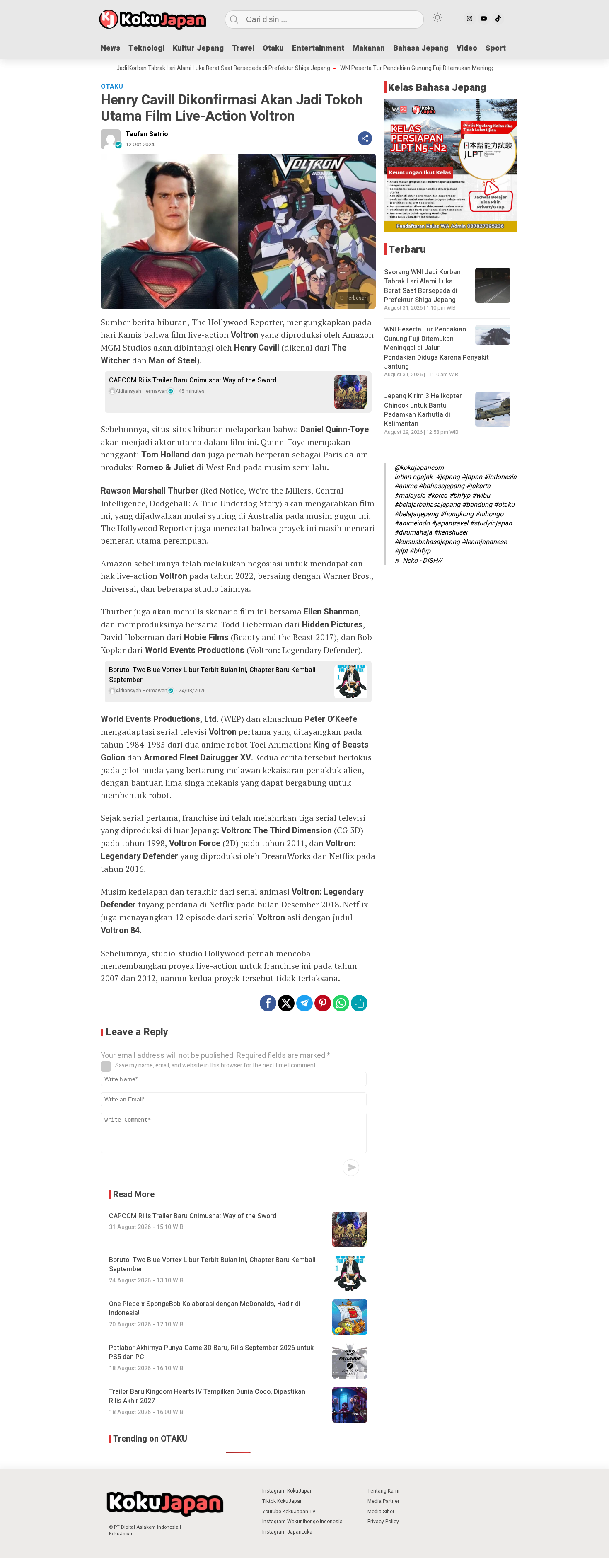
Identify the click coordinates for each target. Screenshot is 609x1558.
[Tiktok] (498, 18)
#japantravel (449, 523)
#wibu (481, 496)
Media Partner (383, 1501)
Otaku (273, 48)
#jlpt (401, 551)
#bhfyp (459, 496)
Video (467, 48)
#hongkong (457, 514)
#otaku (504, 505)
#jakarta (478, 486)
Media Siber (380, 1511)
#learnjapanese (484, 542)
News (110, 48)
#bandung (477, 505)
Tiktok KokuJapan (282, 1501)
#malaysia (409, 496)
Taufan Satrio (147, 134)
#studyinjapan (491, 523)
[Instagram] (470, 18)
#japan (472, 477)
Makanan (369, 48)
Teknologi (146, 48)
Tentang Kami (383, 1491)
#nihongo (489, 514)
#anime (405, 486)
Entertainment (318, 48)
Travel (243, 48)
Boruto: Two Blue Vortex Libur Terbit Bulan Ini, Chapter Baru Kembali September (212, 675)
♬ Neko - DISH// (418, 560)
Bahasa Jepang (420, 48)
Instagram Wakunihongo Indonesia (302, 1521)
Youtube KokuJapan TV (289, 1511)
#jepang (448, 477)
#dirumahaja (413, 532)
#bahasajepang (441, 486)
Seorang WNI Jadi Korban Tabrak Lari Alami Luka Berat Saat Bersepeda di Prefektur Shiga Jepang (163, 68)
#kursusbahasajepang (427, 542)
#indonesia (500, 477)
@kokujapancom (419, 467)
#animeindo (412, 523)
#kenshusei (450, 532)
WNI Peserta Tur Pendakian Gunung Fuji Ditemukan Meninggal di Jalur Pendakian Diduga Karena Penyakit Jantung (443, 68)
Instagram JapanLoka (287, 1532)
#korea (437, 496)
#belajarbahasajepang (427, 505)
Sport (496, 48)
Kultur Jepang (198, 48)
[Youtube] (484, 18)
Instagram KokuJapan (287, 1491)
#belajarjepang (416, 514)
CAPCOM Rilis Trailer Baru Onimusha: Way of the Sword (192, 380)
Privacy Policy (383, 1521)
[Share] (365, 138)
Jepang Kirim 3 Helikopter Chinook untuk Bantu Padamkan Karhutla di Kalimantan (423, 410)
